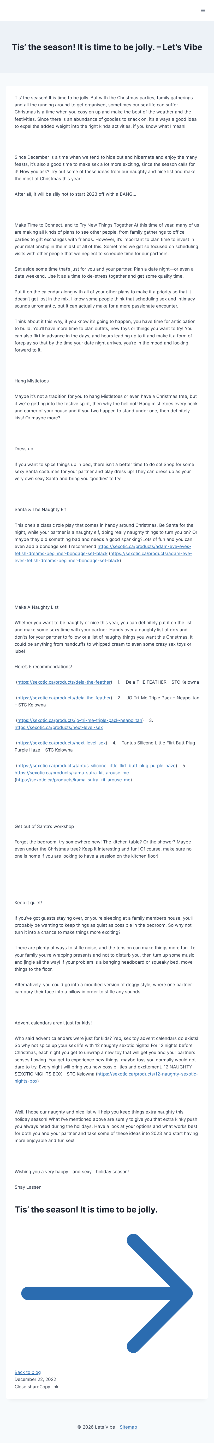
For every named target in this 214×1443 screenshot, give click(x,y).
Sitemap (128, 1427)
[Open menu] (203, 10)
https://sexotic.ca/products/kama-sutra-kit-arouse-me (72, 772)
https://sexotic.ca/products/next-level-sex (59, 727)
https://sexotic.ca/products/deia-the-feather (64, 682)
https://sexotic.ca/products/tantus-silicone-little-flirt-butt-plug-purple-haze (96, 765)
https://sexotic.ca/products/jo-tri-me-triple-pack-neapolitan (79, 720)
